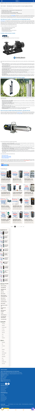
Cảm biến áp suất (4, 301)
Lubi (14, 404)
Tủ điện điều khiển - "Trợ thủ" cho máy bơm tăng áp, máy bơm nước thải (28, 193)
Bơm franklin (3, 303)
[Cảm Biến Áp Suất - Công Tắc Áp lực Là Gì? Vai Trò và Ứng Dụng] (17, 201)
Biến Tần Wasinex (10, 404)
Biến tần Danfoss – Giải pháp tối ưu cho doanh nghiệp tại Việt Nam (17, 179)
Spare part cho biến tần (4, 305)
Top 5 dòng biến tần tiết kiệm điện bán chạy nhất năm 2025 (5, 193)
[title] (8, 410)
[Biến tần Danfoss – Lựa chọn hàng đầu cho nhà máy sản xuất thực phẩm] (29, 174)
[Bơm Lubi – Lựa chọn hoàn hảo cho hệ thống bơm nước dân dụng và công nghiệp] (6, 201)
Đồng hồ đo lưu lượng (3, 308)
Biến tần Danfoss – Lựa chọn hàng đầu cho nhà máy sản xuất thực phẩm (28, 179)
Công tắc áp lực (3, 299)
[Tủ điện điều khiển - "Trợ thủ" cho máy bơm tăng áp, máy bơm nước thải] (29, 187)
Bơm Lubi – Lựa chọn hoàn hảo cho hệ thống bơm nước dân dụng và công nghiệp (5, 206)
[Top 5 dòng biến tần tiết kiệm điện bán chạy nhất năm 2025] (6, 187)
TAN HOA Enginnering (25, 404)
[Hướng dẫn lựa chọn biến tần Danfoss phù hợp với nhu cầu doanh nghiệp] (6, 174)
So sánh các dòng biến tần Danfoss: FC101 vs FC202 (17, 193)
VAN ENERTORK (3, 287)
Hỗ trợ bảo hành (3, 395)
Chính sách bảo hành (3, 390)
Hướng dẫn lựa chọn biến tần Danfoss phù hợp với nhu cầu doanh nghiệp (5, 179)
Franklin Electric (3, 20)
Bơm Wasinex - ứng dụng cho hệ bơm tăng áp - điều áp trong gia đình (5, 220)
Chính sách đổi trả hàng (4, 398)
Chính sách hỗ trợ (3, 389)
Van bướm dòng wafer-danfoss (3, 317)
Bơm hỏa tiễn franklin (5, 155)
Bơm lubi (2, 291)
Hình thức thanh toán (3, 399)
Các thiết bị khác (3, 319)
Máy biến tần (31, 404)
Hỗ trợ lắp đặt (2, 394)
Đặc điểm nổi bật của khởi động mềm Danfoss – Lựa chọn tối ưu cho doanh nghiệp (28, 220)
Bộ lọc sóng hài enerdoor (3, 311)
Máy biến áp (7, 405)
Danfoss (20, 404)
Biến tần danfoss (3, 285)
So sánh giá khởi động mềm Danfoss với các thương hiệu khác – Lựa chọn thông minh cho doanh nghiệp (28, 206)
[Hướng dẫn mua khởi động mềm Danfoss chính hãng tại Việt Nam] (17, 214)
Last (23, 226)
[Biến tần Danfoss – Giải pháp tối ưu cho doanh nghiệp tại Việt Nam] (17, 174)
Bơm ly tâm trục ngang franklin (6, 156)
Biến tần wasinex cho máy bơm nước (4, 296)
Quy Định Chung (3, 400)
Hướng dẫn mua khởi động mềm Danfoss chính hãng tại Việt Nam (17, 220)
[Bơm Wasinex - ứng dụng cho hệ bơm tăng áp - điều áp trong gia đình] (6, 214)
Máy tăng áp (3, 405)
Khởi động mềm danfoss (3, 290)
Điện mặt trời (3, 298)
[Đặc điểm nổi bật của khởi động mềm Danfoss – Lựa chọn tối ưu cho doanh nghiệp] (29, 214)
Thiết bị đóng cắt (3, 314)
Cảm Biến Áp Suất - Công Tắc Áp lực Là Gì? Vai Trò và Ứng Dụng (17, 206)
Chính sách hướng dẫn (3, 388)
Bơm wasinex (3, 293)
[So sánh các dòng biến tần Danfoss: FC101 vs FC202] (17, 187)
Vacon (17, 404)
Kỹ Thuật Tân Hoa (19, 112)
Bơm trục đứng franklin (5, 157)
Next (21, 226)
